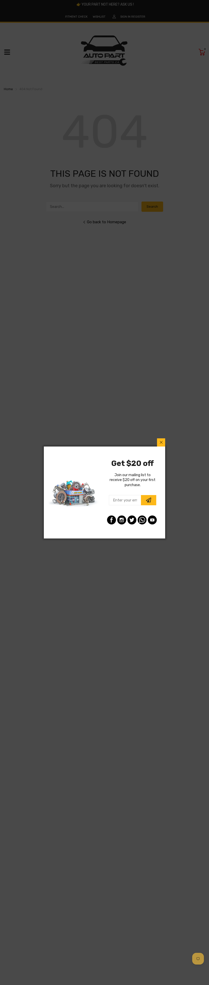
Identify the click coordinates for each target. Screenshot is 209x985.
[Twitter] (131, 519)
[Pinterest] (142, 519)
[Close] (161, 442)
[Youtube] (152, 519)
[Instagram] (121, 519)
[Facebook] (111, 519)
